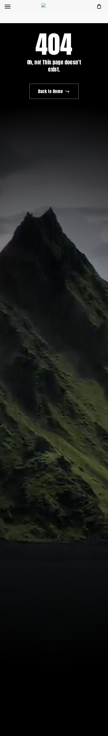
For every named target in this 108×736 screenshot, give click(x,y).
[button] (7, 6)
